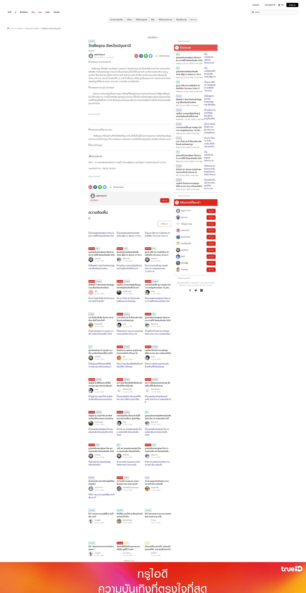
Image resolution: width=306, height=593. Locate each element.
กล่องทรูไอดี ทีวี (270, 5)
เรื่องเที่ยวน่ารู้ (181, 19)
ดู (15, 12)
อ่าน (33, 12)
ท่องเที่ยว (20, 28)
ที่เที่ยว (129, 19)
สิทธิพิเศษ (24, 12)
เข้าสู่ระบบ (292, 5)
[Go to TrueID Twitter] (196, 290)
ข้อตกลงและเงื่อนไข (183, 283)
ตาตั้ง (47, 12)
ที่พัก (153, 19)
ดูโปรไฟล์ (93, 200)
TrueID (15, 5)
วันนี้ (9, 12)
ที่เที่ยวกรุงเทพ (141, 19)
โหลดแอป (255, 5)
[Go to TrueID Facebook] (190, 290)
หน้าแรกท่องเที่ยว (116, 19)
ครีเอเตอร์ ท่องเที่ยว (32, 28)
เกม (39, 12)
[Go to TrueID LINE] (201, 290)
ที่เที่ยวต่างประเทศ (165, 19)
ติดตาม (164, 200)
